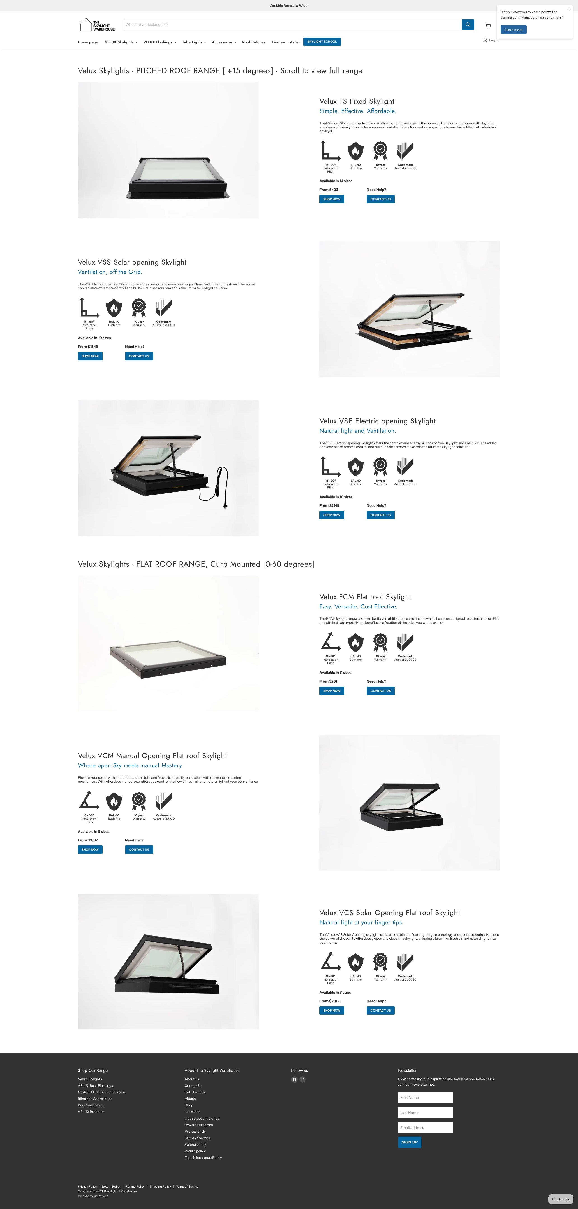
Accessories (223, 42)
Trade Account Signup (202, 1118)
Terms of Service (197, 1138)
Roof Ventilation (90, 1105)
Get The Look (195, 1092)
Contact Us (381, 199)
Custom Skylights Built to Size (101, 1092)
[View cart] (488, 26)
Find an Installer (286, 42)
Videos (190, 1098)
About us (192, 1079)
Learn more (513, 29)
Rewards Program (199, 1125)
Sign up (410, 1142)
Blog (188, 1105)
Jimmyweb (101, 1196)
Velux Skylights (90, 1079)
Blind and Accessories (95, 1098)
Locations (192, 1112)
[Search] (468, 24)
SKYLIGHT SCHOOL (322, 41)
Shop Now (331, 199)
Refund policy (195, 1144)
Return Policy (111, 1186)
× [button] (569, 9)
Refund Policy (135, 1186)
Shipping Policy (160, 1186)
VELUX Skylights (120, 42)
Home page (88, 42)
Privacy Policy (87, 1186)
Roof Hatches (253, 42)
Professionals (195, 1131)
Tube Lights (193, 42)
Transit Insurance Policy (203, 1157)
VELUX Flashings (158, 42)
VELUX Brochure (91, 1112)
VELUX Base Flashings (95, 1085)
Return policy (195, 1151)
